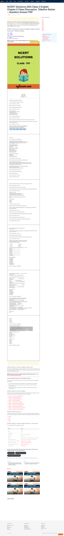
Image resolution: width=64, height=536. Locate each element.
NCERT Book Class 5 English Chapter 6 (26, 442)
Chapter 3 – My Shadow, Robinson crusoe (15, 398)
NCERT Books (26, 527)
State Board (8, 529)
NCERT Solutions (23, 445)
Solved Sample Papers (10, 525)
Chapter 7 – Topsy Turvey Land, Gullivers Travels (16, 404)
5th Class (18, 14)
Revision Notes (9, 527)
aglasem (2, 1)
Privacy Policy (52, 533)
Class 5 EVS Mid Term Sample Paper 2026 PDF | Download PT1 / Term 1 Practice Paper (15, 493)
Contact (56, 533)
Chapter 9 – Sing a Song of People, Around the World (17, 407)
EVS (9, 418)
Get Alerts (61, 534)
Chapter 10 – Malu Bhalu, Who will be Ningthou (16, 409)
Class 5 (22, 429)
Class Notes (25, 525)
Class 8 (43, 26)
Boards (10, 1)
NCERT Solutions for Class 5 (25, 444)
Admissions (38, 1)
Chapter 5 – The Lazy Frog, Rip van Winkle (15, 401)
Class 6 (43, 24)
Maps (43, 41)
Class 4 (43, 22)
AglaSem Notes (44, 35)
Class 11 (43, 29)
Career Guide (43, 1)
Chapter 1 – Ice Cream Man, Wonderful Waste (16, 395)
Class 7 (43, 25)
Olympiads (32, 1)
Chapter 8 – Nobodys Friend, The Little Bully (15, 406)
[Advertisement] (23, 19)
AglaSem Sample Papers (45, 36)
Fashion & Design (43, 528)
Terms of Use (47, 533)
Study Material (20, 1)
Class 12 (43, 30)
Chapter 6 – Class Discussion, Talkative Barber (16, 403)
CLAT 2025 (42, 527)
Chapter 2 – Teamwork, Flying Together (15, 397)
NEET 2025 (42, 526)
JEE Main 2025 (43, 525)
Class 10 (43, 28)
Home (7, 1)
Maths (10, 420)
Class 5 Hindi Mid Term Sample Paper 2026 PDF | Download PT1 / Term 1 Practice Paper (32, 493)
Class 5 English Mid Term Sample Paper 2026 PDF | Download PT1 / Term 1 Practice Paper (32, 480)
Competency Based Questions (46, 40)
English (10, 416)
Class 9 (43, 27)
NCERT (15, 1)
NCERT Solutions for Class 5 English (16, 24)
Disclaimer (44, 533)
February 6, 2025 (14, 14)
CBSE (8, 528)
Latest (42, 529)
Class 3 (43, 21)
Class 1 (43, 19)
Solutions (27, 1)
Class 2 (43, 20)
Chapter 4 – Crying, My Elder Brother (14, 400)
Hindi (9, 419)
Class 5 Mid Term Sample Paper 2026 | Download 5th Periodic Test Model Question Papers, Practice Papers (14, 479)
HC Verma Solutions (27, 528)
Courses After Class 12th (27, 529)
